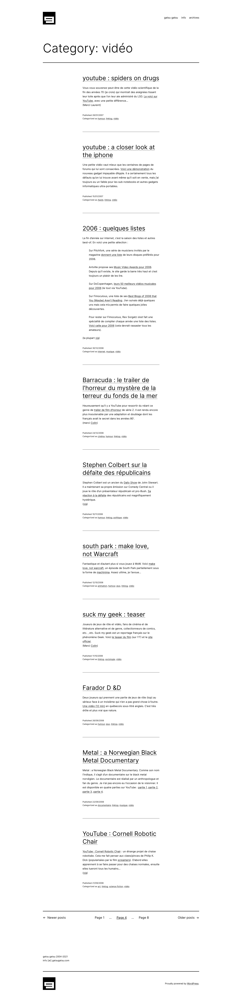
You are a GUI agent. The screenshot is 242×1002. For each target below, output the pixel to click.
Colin (94, 422)
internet (101, 351)
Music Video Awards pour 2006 (132, 267)
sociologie (110, 659)
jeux (118, 586)
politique (117, 517)
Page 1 (99, 917)
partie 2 (153, 787)
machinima (103, 572)
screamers (124, 860)
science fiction (116, 886)
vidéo (116, 118)
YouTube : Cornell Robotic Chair (102, 851)
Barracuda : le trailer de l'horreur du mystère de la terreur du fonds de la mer (120, 387)
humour (101, 118)
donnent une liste (111, 254)
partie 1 (142, 787)
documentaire (104, 805)
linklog (109, 118)
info (183, 17)
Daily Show (130, 482)
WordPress (193, 983)
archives (194, 17)
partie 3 (87, 791)
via (97, 338)
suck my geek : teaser (114, 614)
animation (102, 586)
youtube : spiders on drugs (121, 78)
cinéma (101, 436)
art (99, 886)
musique (110, 351)
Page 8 (144, 917)
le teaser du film (121, 637)
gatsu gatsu (171, 17)
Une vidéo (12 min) (94, 706)
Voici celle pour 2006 (101, 325)
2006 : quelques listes (114, 228)
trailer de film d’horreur (107, 409)
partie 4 (98, 791)
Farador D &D (102, 687)
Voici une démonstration (134, 169)
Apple (100, 200)
